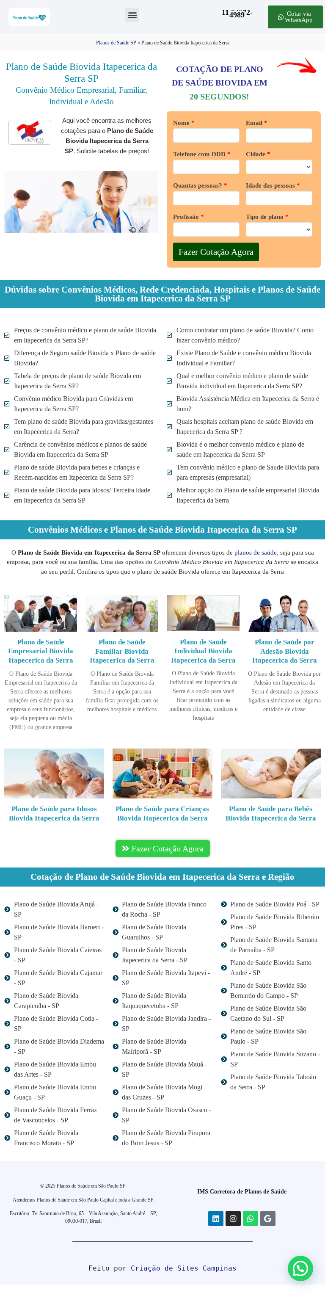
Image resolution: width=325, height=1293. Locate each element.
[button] (132, 15)
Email (256, 123)
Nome (184, 123)
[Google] (267, 1218)
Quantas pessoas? (200, 185)
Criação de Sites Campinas (184, 1268)
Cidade (258, 154)
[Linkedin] (215, 1218)
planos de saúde (255, 552)
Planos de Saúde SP (116, 43)
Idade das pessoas (273, 185)
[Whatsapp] (250, 1218)
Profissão (188, 217)
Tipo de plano (267, 217)
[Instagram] (233, 1218)
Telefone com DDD (202, 154)
